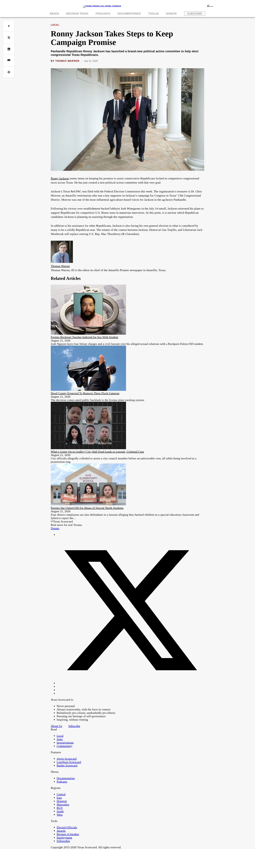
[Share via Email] (8, 60)
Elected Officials (67, 827)
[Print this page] (8, 72)
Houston (62, 801)
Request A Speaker (68, 834)
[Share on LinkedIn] (8, 49)
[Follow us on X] (130, 683)
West (60, 814)
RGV (60, 807)
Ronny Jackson (60, 178)
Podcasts (103, 13)
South (60, 811)
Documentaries (129, 13)
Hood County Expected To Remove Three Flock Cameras (85, 393)
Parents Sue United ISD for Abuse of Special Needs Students (87, 507)
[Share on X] (8, 37)
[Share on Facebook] (8, 26)
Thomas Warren (67, 61)
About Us (56, 726)
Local (55, 25)
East (59, 797)
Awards (61, 830)
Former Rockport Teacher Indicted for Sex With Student (84, 337)
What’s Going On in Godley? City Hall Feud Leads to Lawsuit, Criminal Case (97, 451)
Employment (64, 837)
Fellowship (63, 840)
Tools (152, 13)
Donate (171, 13)
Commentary (64, 745)
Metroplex (63, 804)
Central (61, 794)
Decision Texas (77, 13)
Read (53, 13)
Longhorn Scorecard (69, 762)
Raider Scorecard (67, 765)
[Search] (210, 5)
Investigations (65, 742)
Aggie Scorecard (67, 758)
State (60, 739)
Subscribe (194, 13)
